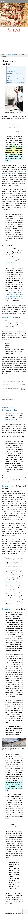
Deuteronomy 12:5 (14, 132)
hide (19, 68)
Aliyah (13, 263)
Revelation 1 (7, 317)
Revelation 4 (7, 609)
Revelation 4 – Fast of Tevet (15, 82)
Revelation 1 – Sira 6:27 (14, 73)
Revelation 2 (7, 407)
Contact (22, 913)
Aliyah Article (11, 71)
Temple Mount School (13, 913)
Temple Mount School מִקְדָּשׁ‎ (14, 20)
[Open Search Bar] (26, 1)
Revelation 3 (7, 486)
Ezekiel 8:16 (9, 582)
